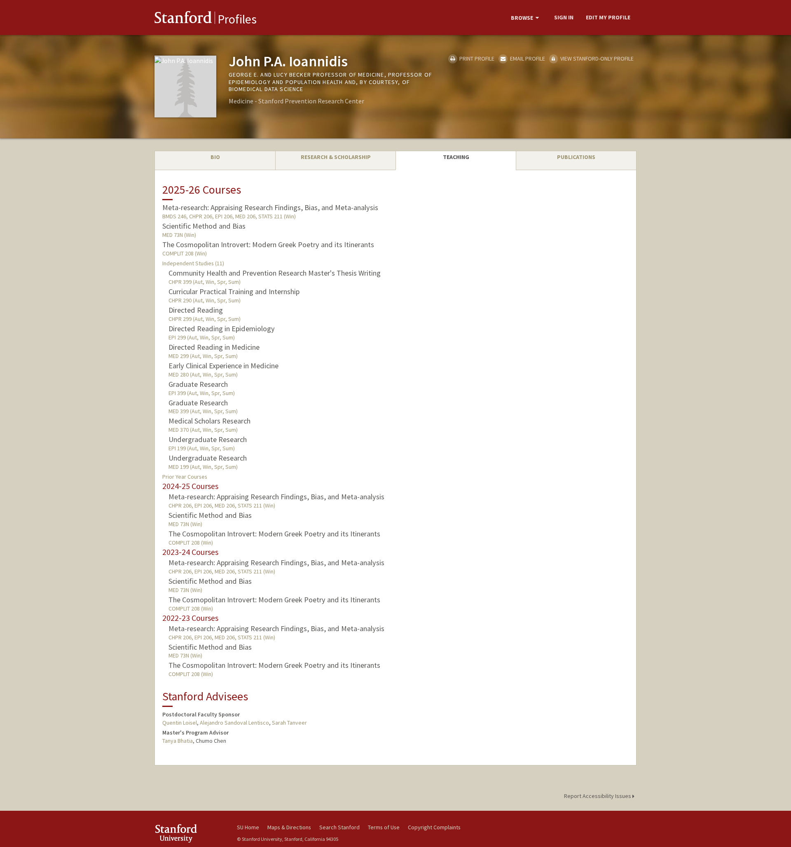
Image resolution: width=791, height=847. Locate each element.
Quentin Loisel (179, 722)
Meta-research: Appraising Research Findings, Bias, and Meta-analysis (270, 207)
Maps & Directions (289, 827)
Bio (215, 157)
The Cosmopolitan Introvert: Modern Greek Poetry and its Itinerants (268, 244)
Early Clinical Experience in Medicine (223, 365)
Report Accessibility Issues (598, 796)
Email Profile (527, 58)
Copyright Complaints (434, 827)
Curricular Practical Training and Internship (234, 291)
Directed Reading (195, 310)
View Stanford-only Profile (596, 58)
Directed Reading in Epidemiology (221, 328)
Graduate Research (198, 384)
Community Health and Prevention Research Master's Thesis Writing (274, 273)
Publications (576, 157)
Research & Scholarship (336, 157)
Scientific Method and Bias (204, 226)
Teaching (456, 157)
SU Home (248, 827)
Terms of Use (384, 827)
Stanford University (189, 833)
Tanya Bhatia (177, 740)
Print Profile (476, 58)
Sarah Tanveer (289, 722)
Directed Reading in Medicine (214, 347)
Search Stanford (339, 827)
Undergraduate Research (207, 439)
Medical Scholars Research (209, 421)
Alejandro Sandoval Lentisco (234, 722)
